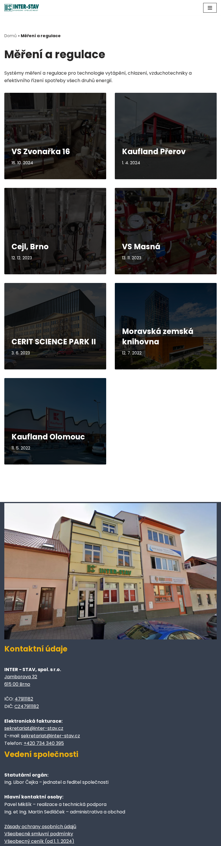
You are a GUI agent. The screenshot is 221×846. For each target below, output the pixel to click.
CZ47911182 (26, 706)
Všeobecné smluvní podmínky (38, 833)
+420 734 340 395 (44, 743)
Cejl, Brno (30, 246)
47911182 (24, 699)
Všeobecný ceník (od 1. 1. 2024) (39, 841)
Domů (10, 36)
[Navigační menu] (210, 8)
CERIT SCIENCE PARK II (54, 342)
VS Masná (141, 246)
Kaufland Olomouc (48, 437)
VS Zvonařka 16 (41, 151)
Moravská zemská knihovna (157, 336)
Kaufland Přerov (154, 151)
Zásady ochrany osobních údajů (40, 826)
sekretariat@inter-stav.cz (33, 728)
